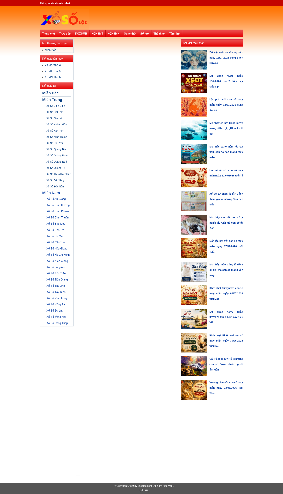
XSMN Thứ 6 (53, 77)
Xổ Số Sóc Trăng (56, 273)
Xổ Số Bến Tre (55, 229)
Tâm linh (174, 33)
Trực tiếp (65, 33)
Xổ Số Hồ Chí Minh (58, 254)
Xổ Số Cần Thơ (55, 242)
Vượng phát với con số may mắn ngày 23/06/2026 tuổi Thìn (226, 388)
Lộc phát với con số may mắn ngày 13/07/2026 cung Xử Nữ (226, 105)
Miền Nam (51, 193)
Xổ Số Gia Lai (54, 118)
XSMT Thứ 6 (52, 71)
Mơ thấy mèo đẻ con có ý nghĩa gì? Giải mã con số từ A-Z (226, 223)
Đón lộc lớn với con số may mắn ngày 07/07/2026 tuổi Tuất (226, 246)
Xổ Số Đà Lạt (54, 310)
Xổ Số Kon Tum (55, 130)
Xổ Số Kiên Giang (57, 261)
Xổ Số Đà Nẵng (55, 180)
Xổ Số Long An (55, 267)
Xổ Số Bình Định (55, 105)
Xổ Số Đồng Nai (56, 316)
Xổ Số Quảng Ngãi (57, 161)
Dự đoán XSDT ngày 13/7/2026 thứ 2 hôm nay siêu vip (226, 81)
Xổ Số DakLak (54, 112)
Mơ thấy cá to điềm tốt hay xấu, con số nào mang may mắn (226, 152)
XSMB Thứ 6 (53, 65)
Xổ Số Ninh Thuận (56, 136)
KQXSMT (97, 33)
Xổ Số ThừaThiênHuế (58, 174)
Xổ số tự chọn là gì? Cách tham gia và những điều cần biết (226, 199)
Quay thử (130, 33)
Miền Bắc (50, 50)
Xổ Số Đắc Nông (55, 186)
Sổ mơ (144, 33)
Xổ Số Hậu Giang (56, 248)
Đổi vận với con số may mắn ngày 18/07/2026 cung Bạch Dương (226, 58)
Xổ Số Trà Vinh (55, 285)
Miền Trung (52, 100)
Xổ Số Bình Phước (58, 211)
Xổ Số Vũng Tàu (56, 304)
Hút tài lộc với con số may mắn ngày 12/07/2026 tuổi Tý (226, 173)
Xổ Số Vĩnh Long (56, 298)
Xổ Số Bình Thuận (57, 217)
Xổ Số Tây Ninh (55, 292)
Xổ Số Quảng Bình (56, 149)
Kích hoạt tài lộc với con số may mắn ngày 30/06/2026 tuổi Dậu (226, 341)
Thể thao (159, 33)
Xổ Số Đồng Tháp (57, 323)
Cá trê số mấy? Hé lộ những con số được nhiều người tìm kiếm (226, 364)
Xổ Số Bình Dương (58, 205)
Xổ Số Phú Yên (55, 143)
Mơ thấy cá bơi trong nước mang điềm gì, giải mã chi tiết (226, 128)
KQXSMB (81, 33)
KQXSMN (113, 33)
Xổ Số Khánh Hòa (56, 124)
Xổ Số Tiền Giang (57, 279)
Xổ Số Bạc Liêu (55, 223)
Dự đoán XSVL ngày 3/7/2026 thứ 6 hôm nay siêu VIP (226, 317)
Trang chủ (48, 33)
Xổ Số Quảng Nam (57, 155)
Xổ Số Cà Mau (55, 236)
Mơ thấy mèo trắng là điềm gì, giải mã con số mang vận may (226, 270)
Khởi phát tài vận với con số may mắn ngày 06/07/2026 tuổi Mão (226, 293)
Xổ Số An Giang (56, 198)
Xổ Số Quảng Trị (55, 168)
